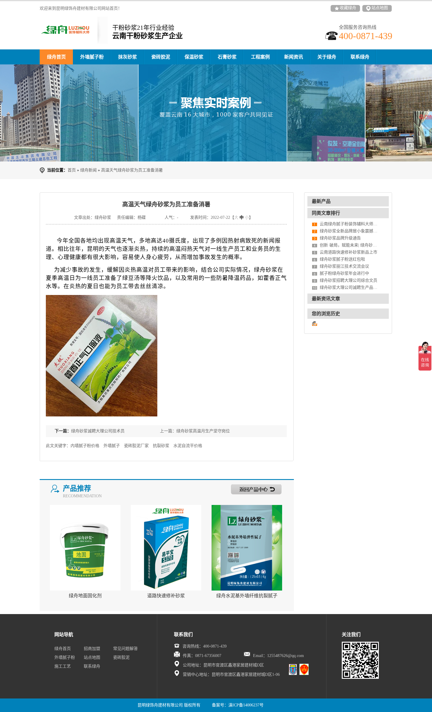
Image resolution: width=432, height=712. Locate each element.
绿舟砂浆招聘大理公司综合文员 (348, 280)
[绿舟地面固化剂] (85, 548)
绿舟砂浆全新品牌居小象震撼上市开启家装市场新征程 (349, 231)
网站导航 (63, 634)
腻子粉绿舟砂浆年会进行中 (344, 273)
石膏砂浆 (227, 56)
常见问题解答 (125, 648)
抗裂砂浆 (161, 445)
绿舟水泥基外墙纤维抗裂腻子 (246, 595)
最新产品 (321, 201)
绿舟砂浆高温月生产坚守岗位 (203, 431)
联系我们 (183, 634)
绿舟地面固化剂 (85, 595)
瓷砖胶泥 (160, 56)
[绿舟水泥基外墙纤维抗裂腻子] (247, 548)
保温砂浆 (194, 56)
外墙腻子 (111, 445)
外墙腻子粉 (92, 56)
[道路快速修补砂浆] (166, 548)
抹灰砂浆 (127, 56)
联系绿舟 (360, 56)
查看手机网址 (155, 219)
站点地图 (379, 8)
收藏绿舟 (348, 8)
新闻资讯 (293, 56)
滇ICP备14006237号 (246, 705)
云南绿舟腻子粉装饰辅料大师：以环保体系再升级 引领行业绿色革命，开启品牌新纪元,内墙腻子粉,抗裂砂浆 (349, 224)
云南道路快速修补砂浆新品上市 (348, 252)
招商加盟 (92, 648)
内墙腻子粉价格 (85, 445)
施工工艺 (62, 666)
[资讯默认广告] (216, 112)
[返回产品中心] (245, 487)
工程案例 (260, 56)
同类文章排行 (326, 213)
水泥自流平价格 (187, 445)
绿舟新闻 (88, 170)
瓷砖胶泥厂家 (136, 445)
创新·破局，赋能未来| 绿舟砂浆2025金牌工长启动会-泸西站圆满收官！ (349, 245)
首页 (72, 170)
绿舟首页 (56, 56)
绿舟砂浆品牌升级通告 (340, 238)
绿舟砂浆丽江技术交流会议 (344, 266)
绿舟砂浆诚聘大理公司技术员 (98, 431)
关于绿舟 (326, 56)
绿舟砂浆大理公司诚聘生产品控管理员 (349, 287)
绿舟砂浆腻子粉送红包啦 (342, 259)
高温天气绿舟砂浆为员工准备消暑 (132, 170)
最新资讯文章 (326, 298)
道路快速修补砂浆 (166, 595)
